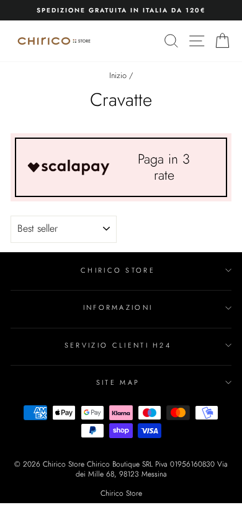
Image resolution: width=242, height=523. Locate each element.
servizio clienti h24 (118, 345)
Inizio (118, 75)
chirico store (118, 270)
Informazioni (118, 307)
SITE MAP (118, 382)
